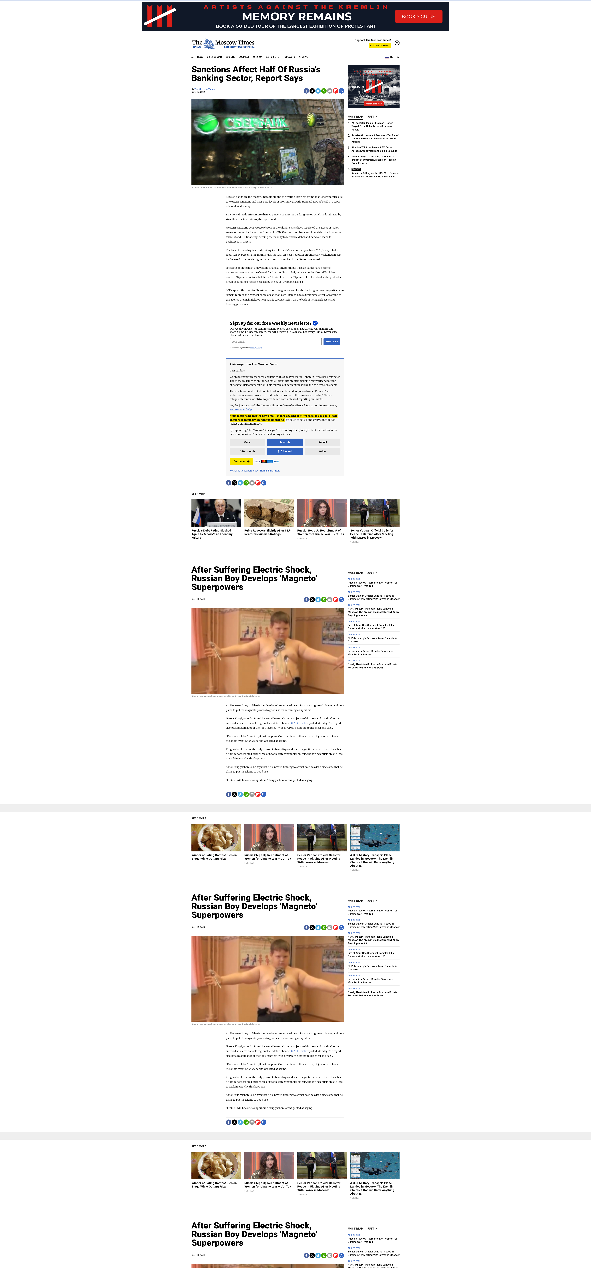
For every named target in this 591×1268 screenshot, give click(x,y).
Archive (303, 57)
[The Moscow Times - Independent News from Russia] (223, 43)
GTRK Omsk (298, 723)
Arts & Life (272, 57)
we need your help (241, 409)
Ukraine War (214, 57)
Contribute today (379, 45)
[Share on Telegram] (318, 91)
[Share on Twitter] (312, 91)
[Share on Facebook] (306, 91)
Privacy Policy (256, 348)
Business (244, 57)
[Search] (398, 57)
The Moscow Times (205, 89)
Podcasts (289, 57)
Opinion (257, 57)
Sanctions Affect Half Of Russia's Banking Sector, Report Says (256, 73)
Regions (230, 57)
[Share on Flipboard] (335, 91)
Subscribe (332, 341)
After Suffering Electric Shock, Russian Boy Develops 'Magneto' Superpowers (254, 578)
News (200, 57)
